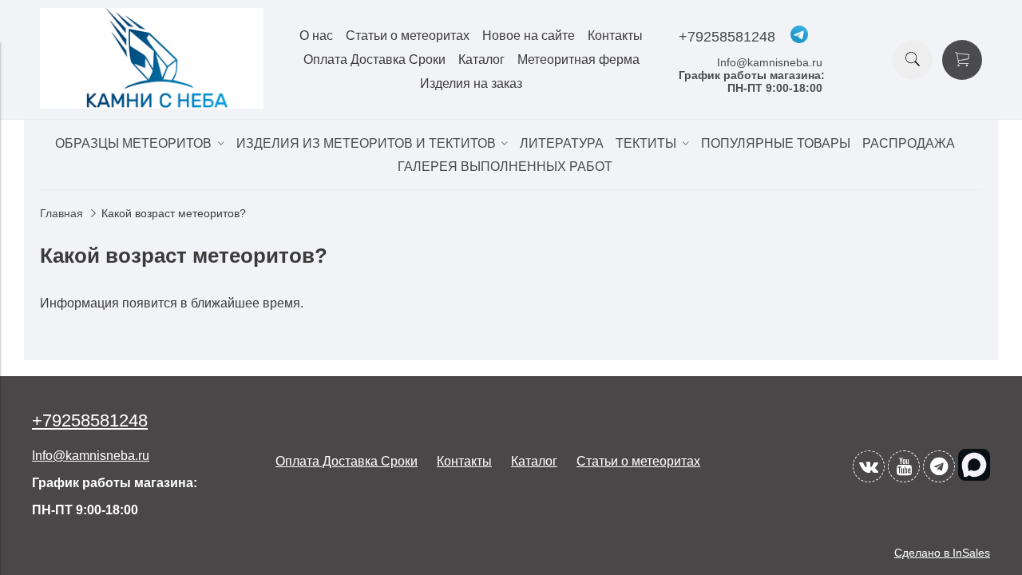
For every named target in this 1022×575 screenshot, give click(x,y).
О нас (316, 35)
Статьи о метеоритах (407, 35)
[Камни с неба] (151, 104)
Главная (61, 213)
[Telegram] (939, 466)
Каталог (481, 59)
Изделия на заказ (471, 83)
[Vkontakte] (869, 466)
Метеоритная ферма (578, 59)
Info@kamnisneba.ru (769, 62)
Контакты (615, 35)
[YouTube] (904, 466)
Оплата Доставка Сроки (374, 59)
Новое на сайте (528, 35)
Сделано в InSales (942, 552)
